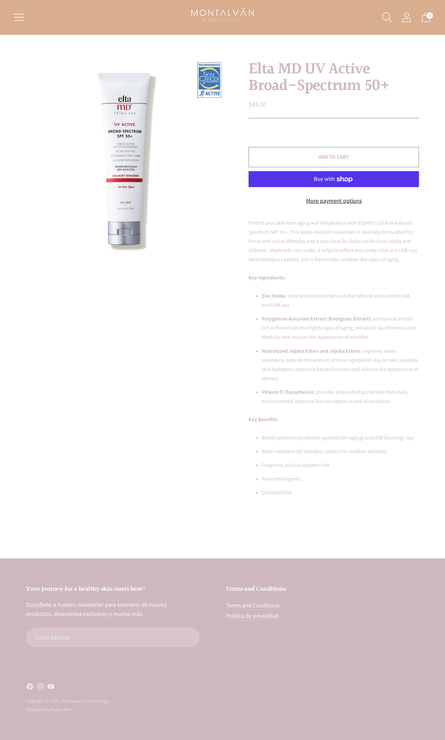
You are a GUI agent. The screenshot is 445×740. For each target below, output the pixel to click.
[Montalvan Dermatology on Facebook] (30, 688)
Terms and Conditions (252, 605)
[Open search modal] (387, 17)
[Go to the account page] (406, 17)
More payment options (334, 200)
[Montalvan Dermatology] (222, 15)
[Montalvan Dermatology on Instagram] (40, 688)
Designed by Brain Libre (48, 709)
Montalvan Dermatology (84, 701)
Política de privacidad (252, 615)
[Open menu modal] (19, 17)
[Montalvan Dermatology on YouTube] (51, 688)
